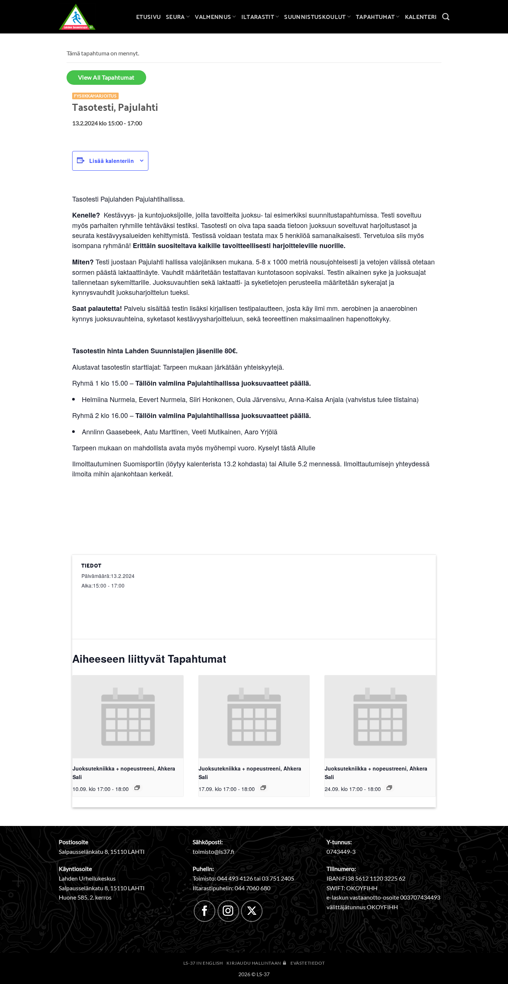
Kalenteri (421, 16)
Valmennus (213, 16)
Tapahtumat (375, 16)
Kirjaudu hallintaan (254, 963)
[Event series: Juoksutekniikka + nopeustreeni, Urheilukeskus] (137, 787)
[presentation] (128, 716)
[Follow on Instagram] (228, 911)
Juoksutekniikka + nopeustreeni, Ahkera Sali (124, 773)
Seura (175, 16)
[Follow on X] (252, 911)
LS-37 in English (203, 963)
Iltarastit (257, 16)
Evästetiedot (307, 963)
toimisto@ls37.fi (213, 851)
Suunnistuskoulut (314, 16)
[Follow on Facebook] (204, 911)
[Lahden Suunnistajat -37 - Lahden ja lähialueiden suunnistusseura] (83, 16)
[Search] (445, 17)
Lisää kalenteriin (111, 160)
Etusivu (148, 16)
